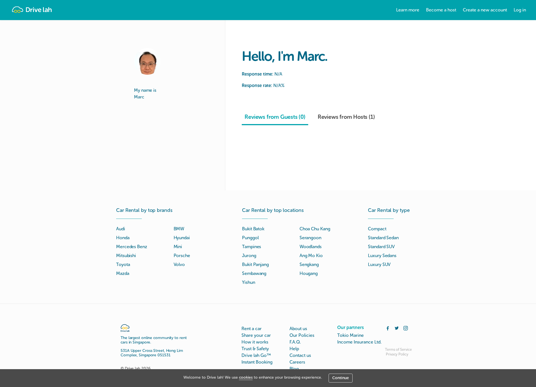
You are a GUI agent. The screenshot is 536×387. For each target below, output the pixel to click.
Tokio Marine (350, 335)
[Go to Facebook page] (388, 327)
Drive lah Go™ (256, 355)
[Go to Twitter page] (396, 327)
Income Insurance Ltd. (359, 342)
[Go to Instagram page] (405, 327)
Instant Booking (256, 362)
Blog (294, 368)
